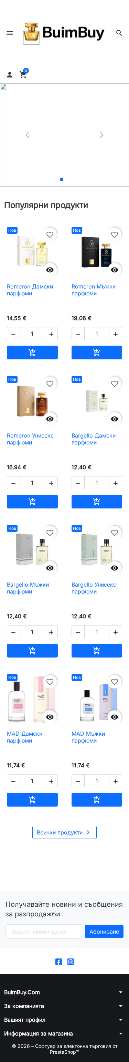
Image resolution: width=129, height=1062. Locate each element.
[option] (64, 135)
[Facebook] (58, 961)
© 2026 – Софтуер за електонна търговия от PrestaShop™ (65, 1049)
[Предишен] (28, 135)
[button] (119, 33)
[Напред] (101, 135)
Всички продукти (64, 832)
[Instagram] (70, 961)
